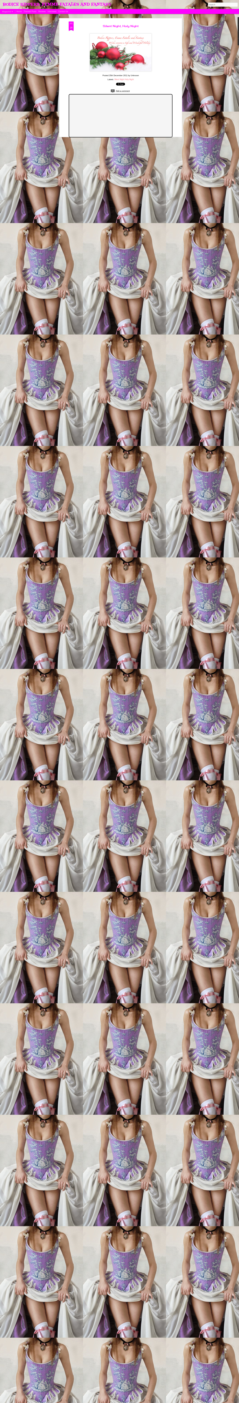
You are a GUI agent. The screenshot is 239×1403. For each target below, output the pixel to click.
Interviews (52, 11)
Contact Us (63, 11)
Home (19, 11)
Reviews (42, 11)
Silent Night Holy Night (124, 79)
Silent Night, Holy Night (121, 26)
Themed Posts (30, 11)
